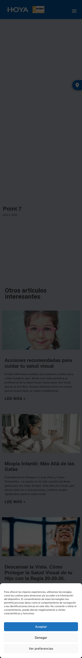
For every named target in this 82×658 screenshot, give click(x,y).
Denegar (41, 638)
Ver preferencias (41, 648)
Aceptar (41, 627)
